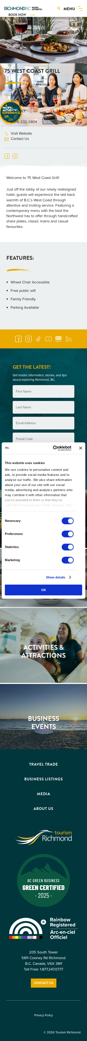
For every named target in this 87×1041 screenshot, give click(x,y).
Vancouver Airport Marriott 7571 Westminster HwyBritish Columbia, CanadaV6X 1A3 (37, 103)
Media (43, 794)
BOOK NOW (17, 14)
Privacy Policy (43, 1015)
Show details (55, 577)
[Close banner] (80, 448)
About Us (43, 808)
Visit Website (21, 133)
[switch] (68, 534)
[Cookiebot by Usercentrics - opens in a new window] (53, 448)
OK (43, 590)
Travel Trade (43, 764)
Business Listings (43, 779)
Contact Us (20, 138)
